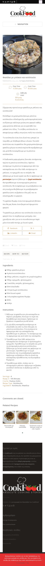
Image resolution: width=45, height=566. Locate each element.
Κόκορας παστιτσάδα (22, 426)
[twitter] (8, 2)
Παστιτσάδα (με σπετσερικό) (9, 426)
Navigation (23, 24)
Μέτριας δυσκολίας (19, 98)
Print (23, 245)
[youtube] (12, 2)
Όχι (28, 563)
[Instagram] (13, 506)
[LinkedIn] (11, 506)
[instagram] (14, 2)
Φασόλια (25, 385)
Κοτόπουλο (17, 383)
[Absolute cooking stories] (22, 16)
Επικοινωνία (7, 543)
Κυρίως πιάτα (15, 381)
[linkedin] (5, 2)
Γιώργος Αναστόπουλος (27, 81)
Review (25, 254)
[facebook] (10, 2)
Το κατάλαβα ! (21, 563)
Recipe (7, 254)
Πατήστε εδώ (7, 502)
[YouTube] (9, 506)
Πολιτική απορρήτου (9, 539)
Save (15, 245)
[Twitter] (5, 506)
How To (15, 254)
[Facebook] (7, 506)
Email (6, 245)
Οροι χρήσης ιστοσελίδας (11, 535)
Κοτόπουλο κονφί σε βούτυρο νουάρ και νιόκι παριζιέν (36, 427)
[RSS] (3, 506)
